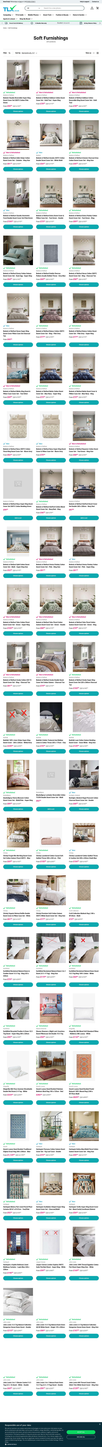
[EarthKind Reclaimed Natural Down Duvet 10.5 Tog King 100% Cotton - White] (84, 948)
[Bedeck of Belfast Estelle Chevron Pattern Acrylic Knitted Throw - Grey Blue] (51, 250)
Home (4, 28)
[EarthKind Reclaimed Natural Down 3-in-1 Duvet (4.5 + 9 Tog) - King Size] (51, 948)
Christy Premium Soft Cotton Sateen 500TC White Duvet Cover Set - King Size (50, 914)
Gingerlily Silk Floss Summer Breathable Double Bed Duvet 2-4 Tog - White (17, 1090)
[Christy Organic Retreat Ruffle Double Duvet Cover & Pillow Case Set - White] (18, 890)
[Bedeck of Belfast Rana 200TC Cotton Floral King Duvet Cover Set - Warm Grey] (18, 426)
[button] (97, 8)
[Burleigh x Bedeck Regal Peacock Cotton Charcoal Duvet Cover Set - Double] (84, 775)
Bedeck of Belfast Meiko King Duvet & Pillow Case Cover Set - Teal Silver (16, 392)
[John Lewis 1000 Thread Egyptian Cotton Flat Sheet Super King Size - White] (84, 1242)
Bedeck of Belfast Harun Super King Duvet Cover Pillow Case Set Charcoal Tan (16, 333)
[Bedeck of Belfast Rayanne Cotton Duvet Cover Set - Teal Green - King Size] (84, 426)
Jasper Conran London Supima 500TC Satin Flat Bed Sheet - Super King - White (50, 1266)
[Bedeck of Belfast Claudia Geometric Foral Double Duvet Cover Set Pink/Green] (18, 193)
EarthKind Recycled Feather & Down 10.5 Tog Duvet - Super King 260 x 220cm (17, 1032)
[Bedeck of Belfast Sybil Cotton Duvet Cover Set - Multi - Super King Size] (18, 541)
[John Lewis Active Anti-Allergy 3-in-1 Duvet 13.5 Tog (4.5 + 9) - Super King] (51, 1417)
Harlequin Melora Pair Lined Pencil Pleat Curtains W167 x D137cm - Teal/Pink (17, 1208)
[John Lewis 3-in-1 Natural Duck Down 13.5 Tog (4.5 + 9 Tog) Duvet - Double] (51, 1359)
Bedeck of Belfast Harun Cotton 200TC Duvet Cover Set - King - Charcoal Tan (83, 275)
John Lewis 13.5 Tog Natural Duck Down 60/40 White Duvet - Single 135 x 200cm (50, 1326)
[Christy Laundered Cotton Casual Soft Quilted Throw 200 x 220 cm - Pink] (51, 833)
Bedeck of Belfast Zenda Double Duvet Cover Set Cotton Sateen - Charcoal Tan (50, 681)
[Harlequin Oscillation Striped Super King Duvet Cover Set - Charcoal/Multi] (51, 1184)
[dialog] (51, 1434)
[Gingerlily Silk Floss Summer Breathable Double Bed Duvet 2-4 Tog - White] (18, 1066)
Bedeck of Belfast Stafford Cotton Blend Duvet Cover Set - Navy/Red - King (50, 508)
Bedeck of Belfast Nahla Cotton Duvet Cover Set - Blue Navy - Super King (49, 392)
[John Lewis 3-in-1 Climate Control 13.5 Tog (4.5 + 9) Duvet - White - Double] (18, 1359)
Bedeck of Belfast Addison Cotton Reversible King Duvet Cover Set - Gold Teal (83, 100)
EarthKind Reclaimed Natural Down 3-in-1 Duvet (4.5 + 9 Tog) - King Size (51, 972)
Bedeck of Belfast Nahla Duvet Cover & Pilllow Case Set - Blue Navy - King (83, 392)
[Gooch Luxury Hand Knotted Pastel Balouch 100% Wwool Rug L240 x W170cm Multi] (84, 1066)
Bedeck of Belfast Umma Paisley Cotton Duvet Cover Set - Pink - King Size (50, 566)
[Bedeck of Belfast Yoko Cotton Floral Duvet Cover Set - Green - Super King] (18, 599)
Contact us (95, 1)
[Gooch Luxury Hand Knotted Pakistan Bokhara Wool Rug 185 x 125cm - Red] (51, 1066)
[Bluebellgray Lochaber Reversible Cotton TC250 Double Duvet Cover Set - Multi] (51, 775)
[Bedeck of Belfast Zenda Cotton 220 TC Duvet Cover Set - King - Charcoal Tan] (18, 657)
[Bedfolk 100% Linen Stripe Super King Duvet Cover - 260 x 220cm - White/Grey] (18, 717)
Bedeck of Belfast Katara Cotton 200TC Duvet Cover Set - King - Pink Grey (50, 332)
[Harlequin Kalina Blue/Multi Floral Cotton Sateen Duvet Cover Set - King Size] (84, 1126)
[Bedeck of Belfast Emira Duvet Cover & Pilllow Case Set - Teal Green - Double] (51, 193)
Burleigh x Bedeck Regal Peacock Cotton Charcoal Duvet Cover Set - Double (83, 799)
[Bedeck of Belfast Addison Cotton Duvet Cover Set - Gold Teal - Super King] (51, 75)
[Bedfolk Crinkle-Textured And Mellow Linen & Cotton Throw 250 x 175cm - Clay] (51, 717)
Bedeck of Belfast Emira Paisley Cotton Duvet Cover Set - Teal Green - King (83, 217)
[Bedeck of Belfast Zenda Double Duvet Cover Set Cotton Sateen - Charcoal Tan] (51, 657)
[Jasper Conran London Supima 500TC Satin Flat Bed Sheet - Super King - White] (51, 1242)
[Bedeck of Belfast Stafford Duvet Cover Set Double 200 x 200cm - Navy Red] (84, 484)
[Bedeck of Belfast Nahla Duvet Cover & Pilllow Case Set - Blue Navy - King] (84, 368)
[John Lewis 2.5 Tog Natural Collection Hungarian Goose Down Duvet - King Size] (84, 1302)
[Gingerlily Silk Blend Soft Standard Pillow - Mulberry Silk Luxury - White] (84, 1008)
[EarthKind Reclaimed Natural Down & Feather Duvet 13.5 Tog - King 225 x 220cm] (18, 948)
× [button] (100, 1424)
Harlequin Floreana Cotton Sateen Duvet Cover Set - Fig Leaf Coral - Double (50, 1150)
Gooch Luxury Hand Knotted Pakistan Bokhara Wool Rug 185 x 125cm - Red (49, 1090)
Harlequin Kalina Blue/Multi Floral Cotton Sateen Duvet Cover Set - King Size (83, 1150)
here (20, 1)
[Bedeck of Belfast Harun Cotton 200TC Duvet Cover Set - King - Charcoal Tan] (84, 250)
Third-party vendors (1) (20, 1434)
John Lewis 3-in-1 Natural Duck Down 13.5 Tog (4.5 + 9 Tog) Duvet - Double (49, 1384)
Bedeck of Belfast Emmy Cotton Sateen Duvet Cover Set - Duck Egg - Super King (17, 275)
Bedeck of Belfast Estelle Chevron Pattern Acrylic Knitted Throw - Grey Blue (51, 275)
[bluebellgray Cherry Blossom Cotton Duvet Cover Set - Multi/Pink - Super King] (18, 775)
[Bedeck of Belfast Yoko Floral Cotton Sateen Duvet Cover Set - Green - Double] (51, 599)
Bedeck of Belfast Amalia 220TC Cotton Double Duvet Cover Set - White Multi (50, 159)
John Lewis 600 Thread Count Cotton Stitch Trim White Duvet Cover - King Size (83, 1384)
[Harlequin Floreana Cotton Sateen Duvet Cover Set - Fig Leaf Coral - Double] (51, 1126)
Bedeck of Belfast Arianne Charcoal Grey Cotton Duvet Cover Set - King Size (83, 159)
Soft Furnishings (12, 28)
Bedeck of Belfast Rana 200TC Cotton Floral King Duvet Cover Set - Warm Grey (17, 450)
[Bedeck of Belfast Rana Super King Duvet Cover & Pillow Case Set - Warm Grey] (51, 426)
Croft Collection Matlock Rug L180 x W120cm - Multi (82, 914)
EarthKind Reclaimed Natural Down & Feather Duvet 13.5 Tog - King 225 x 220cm (16, 973)
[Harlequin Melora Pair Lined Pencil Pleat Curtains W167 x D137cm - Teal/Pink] (18, 1184)
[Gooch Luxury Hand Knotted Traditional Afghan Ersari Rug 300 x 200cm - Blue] (18, 1126)
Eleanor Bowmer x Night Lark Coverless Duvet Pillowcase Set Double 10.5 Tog (50, 1032)
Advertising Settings (16, 1440)
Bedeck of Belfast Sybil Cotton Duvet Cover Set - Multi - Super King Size (16, 566)
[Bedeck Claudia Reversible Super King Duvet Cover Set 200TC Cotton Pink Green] (18, 75)
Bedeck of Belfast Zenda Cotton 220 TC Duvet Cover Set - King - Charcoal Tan (17, 681)
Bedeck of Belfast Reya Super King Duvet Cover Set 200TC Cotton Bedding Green (18, 505)
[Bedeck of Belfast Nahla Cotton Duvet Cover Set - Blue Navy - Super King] (51, 368)
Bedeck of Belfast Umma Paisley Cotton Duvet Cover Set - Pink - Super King (83, 566)
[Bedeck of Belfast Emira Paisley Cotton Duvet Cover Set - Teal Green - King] (84, 193)
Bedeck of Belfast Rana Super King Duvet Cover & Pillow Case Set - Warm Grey (51, 450)
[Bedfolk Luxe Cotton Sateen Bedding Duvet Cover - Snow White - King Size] (84, 717)
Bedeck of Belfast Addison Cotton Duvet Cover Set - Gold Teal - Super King (50, 99)
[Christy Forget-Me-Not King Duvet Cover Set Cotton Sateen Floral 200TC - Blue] (18, 833)
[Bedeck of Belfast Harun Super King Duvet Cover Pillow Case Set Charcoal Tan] (18, 308)
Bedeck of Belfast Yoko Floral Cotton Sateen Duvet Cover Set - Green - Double (50, 623)
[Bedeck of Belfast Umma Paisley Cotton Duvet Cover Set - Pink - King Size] (51, 541)
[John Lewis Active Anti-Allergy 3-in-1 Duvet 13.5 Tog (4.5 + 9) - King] (18, 1417)
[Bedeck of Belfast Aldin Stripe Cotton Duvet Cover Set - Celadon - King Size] (18, 135)
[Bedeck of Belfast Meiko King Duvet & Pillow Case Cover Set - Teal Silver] (18, 368)
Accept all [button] (81, 1432)
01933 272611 (30, 1)
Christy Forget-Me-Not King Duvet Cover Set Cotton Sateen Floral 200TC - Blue (17, 857)
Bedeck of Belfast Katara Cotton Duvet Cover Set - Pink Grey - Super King (83, 332)
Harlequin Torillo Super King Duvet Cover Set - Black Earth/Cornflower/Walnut (83, 1208)
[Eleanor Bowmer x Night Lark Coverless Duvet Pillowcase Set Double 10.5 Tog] (51, 1008)
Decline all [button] (81, 1437)
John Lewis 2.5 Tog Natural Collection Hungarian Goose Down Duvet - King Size (83, 1326)
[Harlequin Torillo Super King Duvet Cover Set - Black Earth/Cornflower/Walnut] (84, 1184)
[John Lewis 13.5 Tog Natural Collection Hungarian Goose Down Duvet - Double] (18, 1302)
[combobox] (54, 8)
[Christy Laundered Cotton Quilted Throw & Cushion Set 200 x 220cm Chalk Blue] (84, 833)
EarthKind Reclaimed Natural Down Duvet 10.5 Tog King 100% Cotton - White (84, 972)
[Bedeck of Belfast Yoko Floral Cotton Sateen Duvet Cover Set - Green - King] (84, 599)
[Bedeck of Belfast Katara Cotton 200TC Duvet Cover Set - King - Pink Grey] (51, 308)
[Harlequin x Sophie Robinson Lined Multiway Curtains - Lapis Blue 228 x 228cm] (18, 1242)
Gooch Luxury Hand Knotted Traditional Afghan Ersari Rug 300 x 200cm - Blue (17, 1150)
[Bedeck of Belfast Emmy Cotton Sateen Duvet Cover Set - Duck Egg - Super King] (18, 250)
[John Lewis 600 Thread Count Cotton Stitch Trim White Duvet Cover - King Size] (84, 1359)
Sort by (17, 53)
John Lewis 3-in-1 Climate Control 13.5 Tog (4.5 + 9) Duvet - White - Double (17, 1384)
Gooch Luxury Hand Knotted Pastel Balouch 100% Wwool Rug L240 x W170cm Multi (81, 1091)
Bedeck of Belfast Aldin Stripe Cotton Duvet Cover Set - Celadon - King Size (16, 159)
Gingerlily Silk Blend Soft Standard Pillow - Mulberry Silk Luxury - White (83, 1032)
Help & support (84, 1)
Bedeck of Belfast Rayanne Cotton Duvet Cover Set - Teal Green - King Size (83, 450)
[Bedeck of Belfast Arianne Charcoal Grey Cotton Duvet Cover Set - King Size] (84, 135)
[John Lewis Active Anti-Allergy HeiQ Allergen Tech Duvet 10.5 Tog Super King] (84, 1417)
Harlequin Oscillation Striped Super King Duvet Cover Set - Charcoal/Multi (50, 1208)
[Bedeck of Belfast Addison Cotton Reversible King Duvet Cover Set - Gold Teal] (84, 75)
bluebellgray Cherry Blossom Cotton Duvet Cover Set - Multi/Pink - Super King (18, 799)
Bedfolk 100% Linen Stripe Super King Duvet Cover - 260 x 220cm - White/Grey (17, 741)
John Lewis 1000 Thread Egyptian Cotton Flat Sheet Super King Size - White (83, 1266)
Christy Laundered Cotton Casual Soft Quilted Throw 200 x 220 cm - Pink (49, 857)
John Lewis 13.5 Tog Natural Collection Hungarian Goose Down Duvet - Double (17, 1326)
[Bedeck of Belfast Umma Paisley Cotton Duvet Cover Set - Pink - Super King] (84, 541)
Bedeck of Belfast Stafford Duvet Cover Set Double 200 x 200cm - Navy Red (83, 505)
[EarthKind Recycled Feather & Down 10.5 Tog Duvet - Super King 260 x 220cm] (18, 1008)
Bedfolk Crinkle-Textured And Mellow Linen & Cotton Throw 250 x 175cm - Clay (51, 741)
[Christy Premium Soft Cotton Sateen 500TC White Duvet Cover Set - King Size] (51, 890)
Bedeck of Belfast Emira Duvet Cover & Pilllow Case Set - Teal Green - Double (50, 217)
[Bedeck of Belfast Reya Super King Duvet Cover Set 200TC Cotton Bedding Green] (18, 484)
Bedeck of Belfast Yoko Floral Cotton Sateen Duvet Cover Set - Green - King (82, 623)
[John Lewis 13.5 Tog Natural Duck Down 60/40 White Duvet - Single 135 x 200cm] (51, 1302)
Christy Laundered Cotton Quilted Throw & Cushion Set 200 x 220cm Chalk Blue (83, 857)
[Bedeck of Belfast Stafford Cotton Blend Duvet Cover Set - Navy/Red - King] (51, 484)
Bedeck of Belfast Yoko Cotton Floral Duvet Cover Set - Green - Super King (16, 623)
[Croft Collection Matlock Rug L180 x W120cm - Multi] (84, 890)
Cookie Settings (53, 1440)
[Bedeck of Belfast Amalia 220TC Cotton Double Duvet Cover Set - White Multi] (51, 135)
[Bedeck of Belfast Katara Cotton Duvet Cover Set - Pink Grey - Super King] (84, 308)
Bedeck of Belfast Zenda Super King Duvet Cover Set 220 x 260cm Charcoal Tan (83, 682)
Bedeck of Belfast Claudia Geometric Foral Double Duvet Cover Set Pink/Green (18, 217)
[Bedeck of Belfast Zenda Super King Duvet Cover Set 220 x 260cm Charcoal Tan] (84, 657)
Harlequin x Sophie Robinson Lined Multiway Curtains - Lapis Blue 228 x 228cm (16, 1267)
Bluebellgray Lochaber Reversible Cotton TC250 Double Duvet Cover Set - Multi (50, 796)
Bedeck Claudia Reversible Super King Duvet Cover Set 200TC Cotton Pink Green (17, 100)
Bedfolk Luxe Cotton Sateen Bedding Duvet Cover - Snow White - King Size (82, 741)
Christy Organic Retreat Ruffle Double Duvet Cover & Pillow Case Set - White (16, 914)
